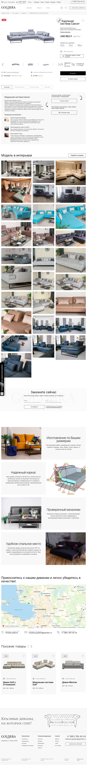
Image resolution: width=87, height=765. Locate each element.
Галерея (47, 2)
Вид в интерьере (68, 51)
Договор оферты (67, 759)
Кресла (39, 8)
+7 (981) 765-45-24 (78, 1)
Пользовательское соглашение (26, 759)
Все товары (58, 745)
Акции (42, 2)
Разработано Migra (80, 759)
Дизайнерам (41, 743)
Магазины (36, 2)
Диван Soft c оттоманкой (9, 683)
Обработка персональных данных (47, 759)
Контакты (40, 738)
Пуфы (48, 8)
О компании (25, 738)
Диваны (29, 8)
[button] (2, 64)
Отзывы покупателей (12, 72)
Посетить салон (65, 112)
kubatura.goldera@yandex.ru (78, 3)
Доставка (24, 743)
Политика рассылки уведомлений (6, 759)
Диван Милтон (69, 682)
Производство (25, 741)
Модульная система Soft (43, 683)
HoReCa (59, 2)
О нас (29, 2)
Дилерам (52, 2)
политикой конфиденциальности (54, 407)
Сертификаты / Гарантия (27, 745)
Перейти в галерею (77, 155)
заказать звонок (78, 8)
